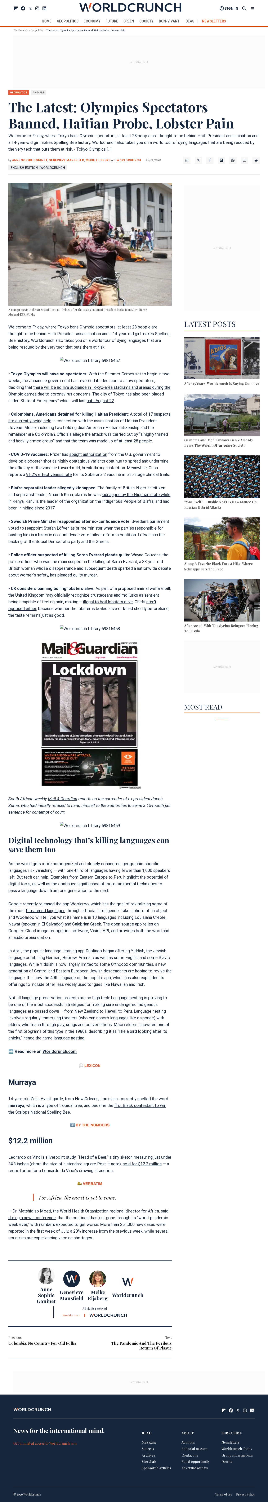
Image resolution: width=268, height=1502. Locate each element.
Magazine (149, 1442)
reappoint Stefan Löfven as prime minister (64, 528)
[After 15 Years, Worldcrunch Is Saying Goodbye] (222, 359)
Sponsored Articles (156, 1468)
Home (47, 21)
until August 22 (100, 400)
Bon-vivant (169, 21)
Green (129, 21)
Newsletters (214, 21)
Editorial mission (194, 1448)
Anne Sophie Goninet (30, 160)
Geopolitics (68, 21)
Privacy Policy (245, 1494)
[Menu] (252, 8)
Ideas (190, 21)
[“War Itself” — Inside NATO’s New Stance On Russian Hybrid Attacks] (222, 477)
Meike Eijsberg (98, 160)
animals (38, 92)
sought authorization (88, 454)
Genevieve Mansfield (66, 160)
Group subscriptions (237, 1455)
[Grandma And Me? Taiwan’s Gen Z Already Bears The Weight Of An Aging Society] (222, 415)
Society (146, 21)
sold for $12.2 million (142, 1163)
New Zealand (86, 1011)
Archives (148, 1455)
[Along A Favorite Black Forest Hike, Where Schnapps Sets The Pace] (222, 539)
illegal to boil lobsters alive (108, 601)
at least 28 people (135, 440)
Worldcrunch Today (237, 1448)
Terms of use (223, 1494)
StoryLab (149, 1461)
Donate (227, 1461)
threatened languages (45, 910)
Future (112, 21)
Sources (148, 1448)
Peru (118, 877)
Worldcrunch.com (60, 1051)
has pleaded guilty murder (73, 575)
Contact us (190, 1455)
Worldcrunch (20, 30)
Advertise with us (195, 1468)
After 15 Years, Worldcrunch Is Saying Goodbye (221, 383)
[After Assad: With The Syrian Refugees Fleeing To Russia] (222, 601)
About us (188, 1442)
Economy (92, 21)
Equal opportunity (196, 1461)
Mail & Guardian (62, 798)
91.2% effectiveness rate (49, 474)
